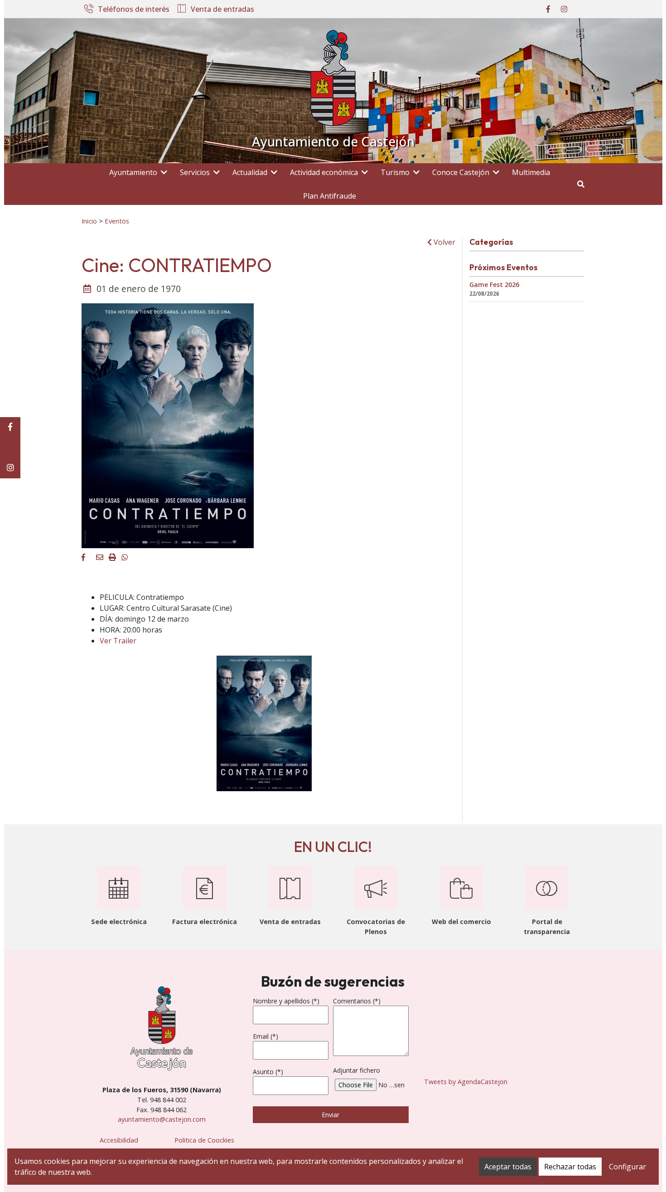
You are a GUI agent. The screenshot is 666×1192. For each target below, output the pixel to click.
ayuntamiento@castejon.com (162, 1119)
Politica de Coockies (204, 1140)
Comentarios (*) (357, 1001)
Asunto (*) (268, 1071)
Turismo (395, 172)
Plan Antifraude (329, 196)
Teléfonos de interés (133, 10)
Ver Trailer (118, 641)
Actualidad (249, 172)
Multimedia (531, 172)
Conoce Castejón (460, 172)
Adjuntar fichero (356, 1070)
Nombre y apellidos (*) (286, 1001)
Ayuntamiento (133, 172)
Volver (443, 242)
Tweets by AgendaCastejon (465, 1081)
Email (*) (265, 1036)
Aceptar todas (507, 1167)
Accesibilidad (119, 1140)
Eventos (117, 220)
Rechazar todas (570, 1167)
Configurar (627, 1167)
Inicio (89, 220)
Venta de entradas (222, 10)
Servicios (195, 172)
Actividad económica (324, 172)
